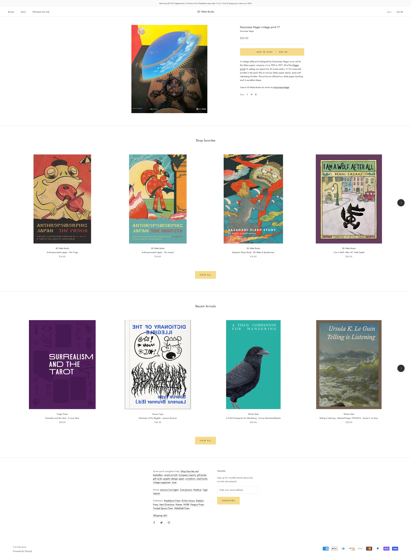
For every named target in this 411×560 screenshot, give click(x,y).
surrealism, (190, 478)
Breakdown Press (172, 500)
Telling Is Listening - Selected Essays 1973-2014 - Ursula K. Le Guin (348, 418)
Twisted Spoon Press (163, 508)
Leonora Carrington (169, 489)
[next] (401, 202)
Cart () (400, 11)
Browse (11, 11)
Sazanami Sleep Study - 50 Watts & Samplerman (253, 252)
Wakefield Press (181, 508)
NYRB (186, 504)
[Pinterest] (256, 94)
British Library (188, 500)
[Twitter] (252, 94)
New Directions (166, 504)
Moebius (197, 489)
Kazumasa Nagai (281, 87)
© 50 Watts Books (19, 547)
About (23, 11)
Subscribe (228, 500)
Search (389, 12)
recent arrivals (170, 475)
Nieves (179, 504)
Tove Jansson (186, 489)
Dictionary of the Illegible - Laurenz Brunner (158, 418)
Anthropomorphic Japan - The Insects (158, 252)
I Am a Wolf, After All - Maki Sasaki (348, 252)
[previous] (10, 202)
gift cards (157, 478)
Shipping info (160, 515)
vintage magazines (162, 482)
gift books (201, 475)
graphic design (170, 478)
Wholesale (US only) (40, 11)
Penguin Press (197, 504)
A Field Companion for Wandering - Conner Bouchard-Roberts (253, 418)
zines (174, 482)
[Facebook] (247, 94)
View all (205, 274)
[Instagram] (169, 522)
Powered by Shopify (22, 551)
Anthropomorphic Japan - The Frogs (62, 252)
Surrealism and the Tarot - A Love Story (62, 418)
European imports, (187, 475)
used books (202, 478)
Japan (181, 478)
